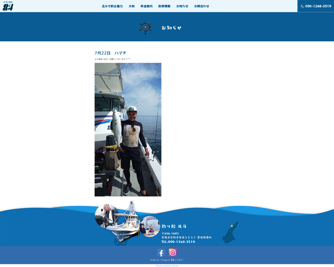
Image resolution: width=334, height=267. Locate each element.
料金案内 (147, 6)
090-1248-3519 (318, 6)
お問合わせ (201, 6)
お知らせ (182, 6)
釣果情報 (164, 6)
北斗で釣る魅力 (112, 6)
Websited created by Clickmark (167, 265)
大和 (132, 6)
